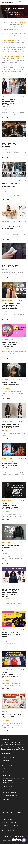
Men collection (6, 760)
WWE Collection (6, 768)
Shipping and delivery (9, 816)
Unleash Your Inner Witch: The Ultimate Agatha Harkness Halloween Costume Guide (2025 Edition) (11, 592)
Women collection (7, 763)
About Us (5, 813)
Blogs (16, 825)
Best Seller (5, 771)
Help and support (16, 813)
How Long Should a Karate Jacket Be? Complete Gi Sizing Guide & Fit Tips (11, 716)
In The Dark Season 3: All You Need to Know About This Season (11, 384)
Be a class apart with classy (9, 792)
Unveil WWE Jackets (9, 47)
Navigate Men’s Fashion (10, 40)
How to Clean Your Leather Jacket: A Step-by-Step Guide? (10, 144)
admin (7, 109)
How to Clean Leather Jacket (9, 795)
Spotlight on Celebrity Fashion (11, 56)
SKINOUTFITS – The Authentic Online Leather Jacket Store (14, 11)
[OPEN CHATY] (24, 840)
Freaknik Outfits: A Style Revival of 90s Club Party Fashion (11, 634)
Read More (5, 117)
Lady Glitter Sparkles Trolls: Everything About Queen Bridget (10, 344)
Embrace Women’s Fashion (11, 33)
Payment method (7, 819)
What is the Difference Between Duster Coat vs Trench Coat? (11, 426)
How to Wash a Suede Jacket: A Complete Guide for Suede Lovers (11, 226)
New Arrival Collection (8, 757)
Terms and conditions (9, 822)
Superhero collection (7, 766)
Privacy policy (7, 825)
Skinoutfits (22, 22)
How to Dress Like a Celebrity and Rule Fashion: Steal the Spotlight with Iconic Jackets (9, 103)
